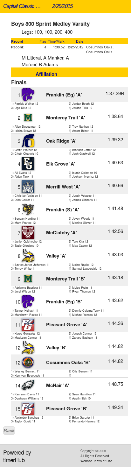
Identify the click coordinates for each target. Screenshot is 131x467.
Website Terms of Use (96, 461)
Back (9, 430)
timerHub (13, 460)
